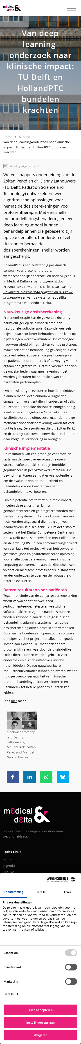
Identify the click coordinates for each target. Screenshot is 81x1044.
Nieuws (24, 137)
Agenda (9, 866)
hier (14, 701)
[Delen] (13, 777)
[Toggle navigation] (71, 8)
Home (7, 137)
